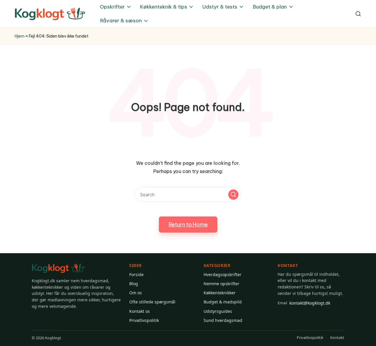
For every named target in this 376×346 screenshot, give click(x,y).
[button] (233, 194)
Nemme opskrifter (221, 283)
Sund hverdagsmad (223, 320)
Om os (135, 292)
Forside (136, 274)
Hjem (19, 36)
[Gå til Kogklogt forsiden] (58, 268)
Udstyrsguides (218, 311)
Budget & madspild (223, 302)
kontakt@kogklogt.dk (304, 303)
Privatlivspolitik (144, 320)
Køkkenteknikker (220, 292)
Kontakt (337, 337)
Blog (133, 283)
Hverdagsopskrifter (222, 274)
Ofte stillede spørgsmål (152, 302)
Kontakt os (139, 311)
